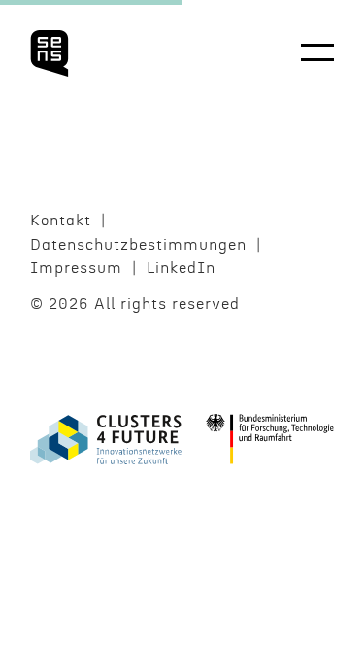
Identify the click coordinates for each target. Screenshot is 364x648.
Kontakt (60, 220)
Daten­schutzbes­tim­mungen (138, 245)
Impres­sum (76, 268)
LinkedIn (181, 268)
